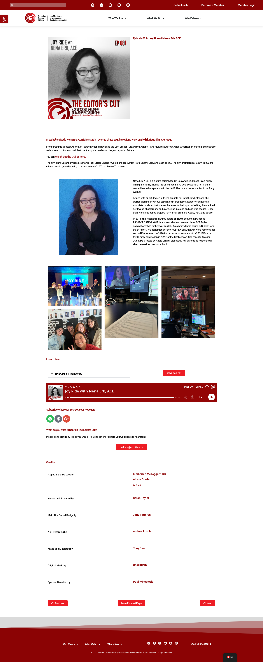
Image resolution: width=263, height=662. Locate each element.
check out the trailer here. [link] (70, 156)
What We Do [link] (154, 18)
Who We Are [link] (115, 18)
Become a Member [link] (212, 5)
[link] (4, 19)
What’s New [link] (192, 18)
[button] (89, 374)
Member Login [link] (246, 5)
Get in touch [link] (181, 5)
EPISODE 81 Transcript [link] (68, 373)
